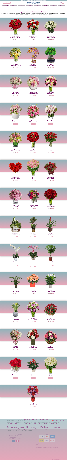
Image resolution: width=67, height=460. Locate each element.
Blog (37, 5)
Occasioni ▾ (21, 5)
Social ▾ (45, 5)
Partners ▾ (61, 5)
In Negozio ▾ (5, 5)
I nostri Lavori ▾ (30, 5)
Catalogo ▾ (13, 5)
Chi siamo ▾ (53, 5)
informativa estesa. (42, 429)
